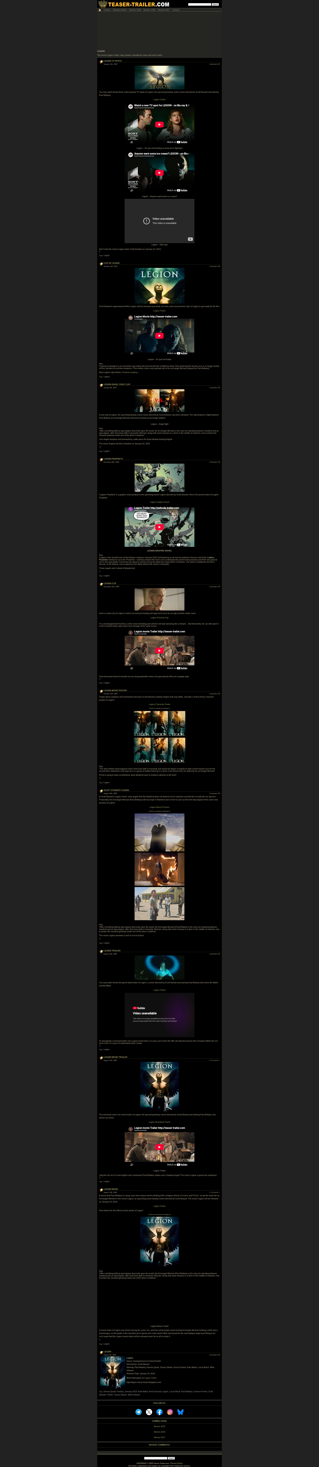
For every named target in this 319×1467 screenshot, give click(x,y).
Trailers (107, 10)
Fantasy (120, 1391)
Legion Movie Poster (115, 690)
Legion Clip (110, 583)
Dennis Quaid (110, 1391)
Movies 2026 (149, 10)
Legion (107, 255)
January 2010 (131, 1391)
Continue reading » (130, 372)
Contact (175, 10)
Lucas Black (174, 1391)
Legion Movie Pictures (159, 807)
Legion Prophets (113, 459)
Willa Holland (134, 1395)
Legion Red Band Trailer (159, 1122)
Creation (184, 1195)
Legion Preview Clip (159, 618)
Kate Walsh (143, 1391)
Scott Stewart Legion (116, 790)
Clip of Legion (112, 263)
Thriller (110, 1395)
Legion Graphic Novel (159, 502)
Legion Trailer (159, 99)
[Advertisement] (159, 31)
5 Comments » (214, 1060)
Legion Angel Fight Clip (117, 384)
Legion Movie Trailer (115, 1057)
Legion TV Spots (113, 61)
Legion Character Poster (159, 704)
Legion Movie (111, 1189)
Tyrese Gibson (120, 1395)
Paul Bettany (187, 1391)
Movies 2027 (164, 10)
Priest (195, 1195)
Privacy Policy (177, 1463)
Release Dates (120, 10)
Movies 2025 (135, 10)
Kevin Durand (155, 1391)
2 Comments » (214, 1192)
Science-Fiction (200, 1391)
